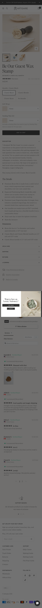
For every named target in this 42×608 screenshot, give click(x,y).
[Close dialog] (40, 292)
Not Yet (11, 308)
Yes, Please (11, 305)
